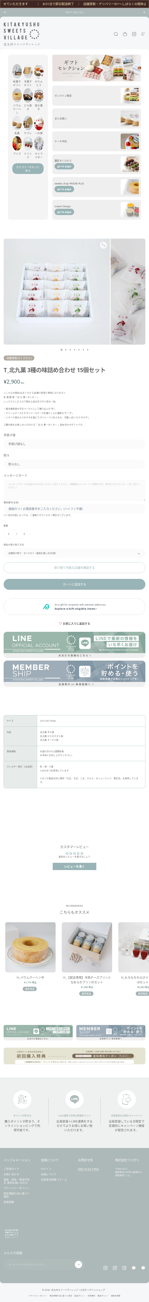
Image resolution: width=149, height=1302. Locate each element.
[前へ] (5, 12)
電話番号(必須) (11, 502)
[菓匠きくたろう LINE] (134, 1268)
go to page (64, 166)
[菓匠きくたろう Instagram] (115, 1268)
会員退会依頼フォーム (54, 1179)
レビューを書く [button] (74, 866)
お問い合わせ (11, 1174)
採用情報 (9, 1202)
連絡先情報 (115, 1296)
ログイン (46, 1168)
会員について (49, 1174)
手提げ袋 (9, 435)
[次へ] (144, 12)
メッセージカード (15, 475)
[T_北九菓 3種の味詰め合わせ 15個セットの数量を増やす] (25, 533)
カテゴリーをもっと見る (28, 168)
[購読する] (78, 1264)
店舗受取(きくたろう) (19, 358)
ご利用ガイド (11, 1168)
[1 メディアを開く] (103, 245)
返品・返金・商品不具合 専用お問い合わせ (17, 1181)
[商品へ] (61, 350)
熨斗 (7, 455)
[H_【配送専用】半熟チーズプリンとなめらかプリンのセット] (87, 947)
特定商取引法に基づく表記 (17, 1195)
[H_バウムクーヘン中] (30, 947)
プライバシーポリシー (17, 1188)
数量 (6, 525)
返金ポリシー (80, 1296)
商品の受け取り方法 (14, 544)
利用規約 (91, 1296)
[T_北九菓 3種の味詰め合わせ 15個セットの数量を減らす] (8, 533)
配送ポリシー (103, 1296)
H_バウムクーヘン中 (30, 977)
